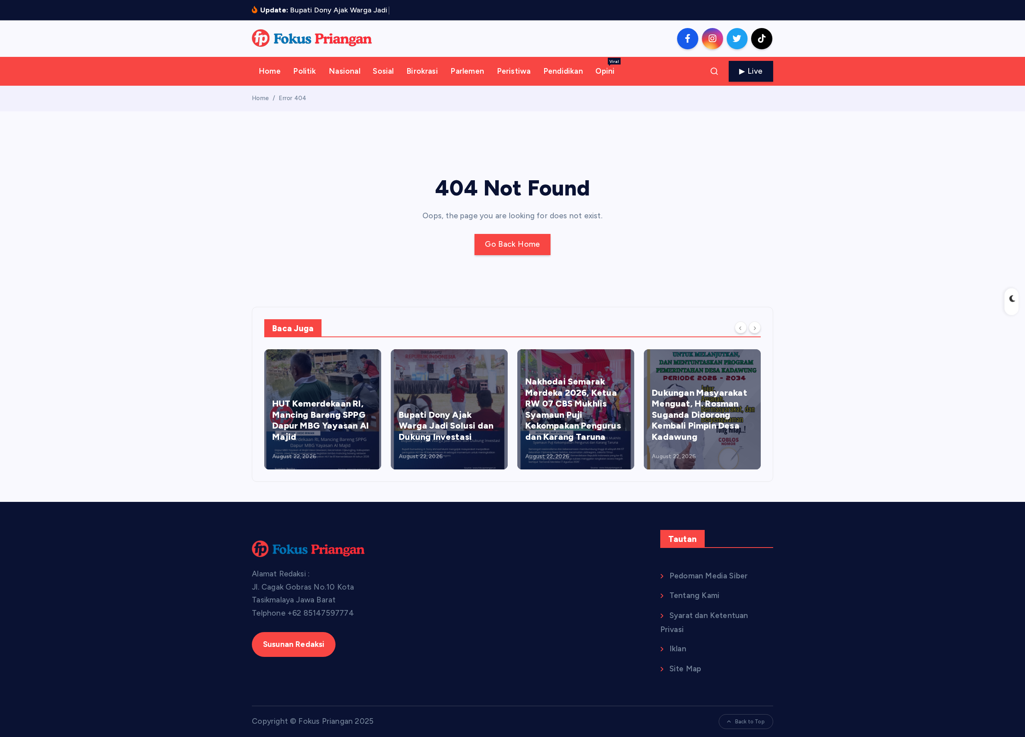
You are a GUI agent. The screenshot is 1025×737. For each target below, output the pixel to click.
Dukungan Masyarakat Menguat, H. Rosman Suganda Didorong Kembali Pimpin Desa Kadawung (699, 414)
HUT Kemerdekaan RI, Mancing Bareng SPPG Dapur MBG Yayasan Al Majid (320, 420)
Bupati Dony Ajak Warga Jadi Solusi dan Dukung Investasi (446, 425)
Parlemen (467, 71)
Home (270, 71)
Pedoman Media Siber (708, 575)
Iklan (677, 648)
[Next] (755, 328)
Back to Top (750, 722)
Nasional (344, 71)
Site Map (685, 668)
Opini (607, 67)
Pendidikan (563, 71)
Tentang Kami (694, 595)
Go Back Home (512, 244)
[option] (322, 409)
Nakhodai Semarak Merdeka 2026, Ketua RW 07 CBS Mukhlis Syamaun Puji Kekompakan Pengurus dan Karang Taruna (573, 409)
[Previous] (741, 328)
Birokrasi (422, 71)
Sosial (383, 71)
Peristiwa (514, 71)
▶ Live (750, 71)
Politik (304, 71)
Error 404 (292, 98)
